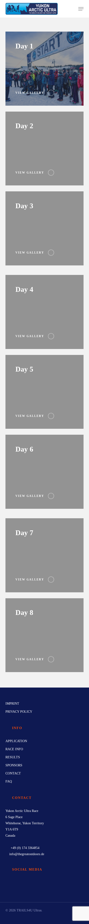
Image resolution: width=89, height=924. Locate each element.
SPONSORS (13, 765)
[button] (81, 8)
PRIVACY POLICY (18, 711)
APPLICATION (16, 741)
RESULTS (12, 757)
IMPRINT (12, 703)
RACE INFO (14, 749)
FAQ (8, 781)
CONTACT (13, 773)
